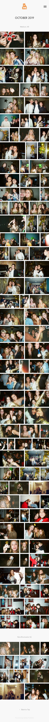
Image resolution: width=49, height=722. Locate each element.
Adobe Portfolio (28, 718)
